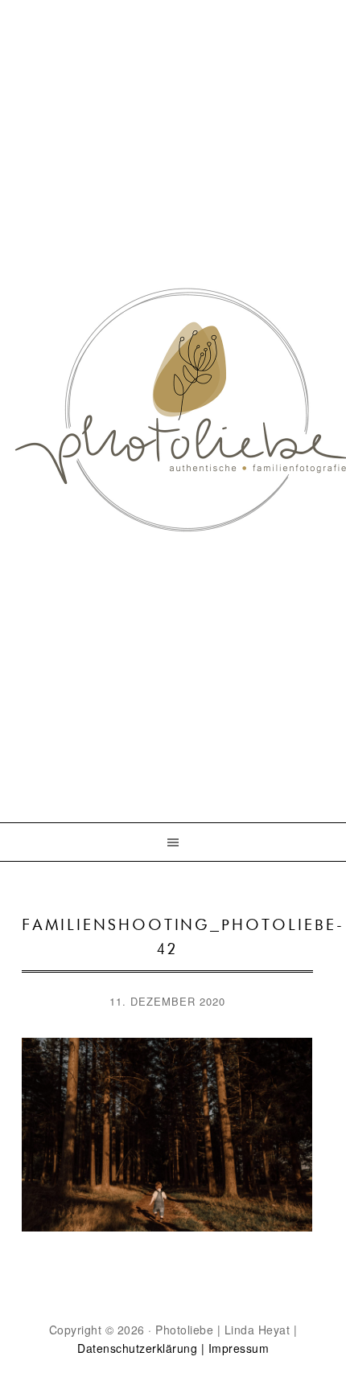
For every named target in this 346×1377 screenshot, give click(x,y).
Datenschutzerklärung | (140, 1348)
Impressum (239, 1348)
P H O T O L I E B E (173, 382)
